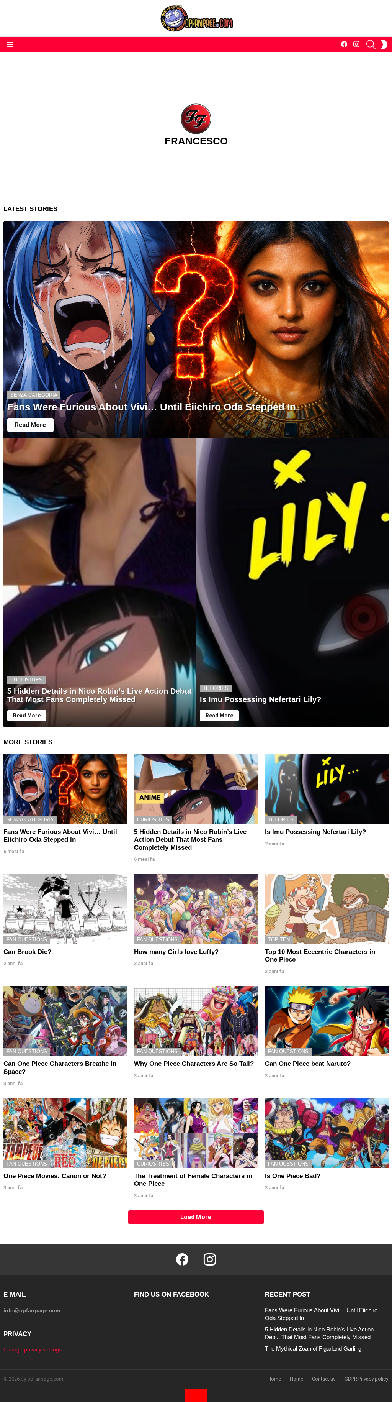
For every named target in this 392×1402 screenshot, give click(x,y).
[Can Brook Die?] (65, 909)
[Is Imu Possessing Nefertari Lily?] (292, 582)
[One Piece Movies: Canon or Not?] (65, 1133)
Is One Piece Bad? (292, 1176)
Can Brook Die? (27, 951)
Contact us (324, 1379)
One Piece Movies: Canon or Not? (54, 1176)
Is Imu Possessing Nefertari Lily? (315, 832)
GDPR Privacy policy (366, 1379)
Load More (195, 1217)
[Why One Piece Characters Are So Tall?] (196, 1021)
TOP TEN (279, 939)
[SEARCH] (371, 44)
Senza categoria (33, 395)
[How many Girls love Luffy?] (196, 909)
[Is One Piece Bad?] (327, 1133)
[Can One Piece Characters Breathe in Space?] (65, 1021)
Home (274, 1379)
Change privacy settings (32, 1349)
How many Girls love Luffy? (176, 951)
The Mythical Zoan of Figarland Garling (313, 1348)
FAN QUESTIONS (27, 939)
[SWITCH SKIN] (384, 44)
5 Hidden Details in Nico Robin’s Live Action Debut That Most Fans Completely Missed (190, 839)
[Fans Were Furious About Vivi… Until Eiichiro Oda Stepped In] (196, 329)
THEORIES (216, 688)
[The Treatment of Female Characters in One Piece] (196, 1133)
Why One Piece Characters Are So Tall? (194, 1063)
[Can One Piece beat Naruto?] (327, 1021)
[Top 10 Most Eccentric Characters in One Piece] (327, 909)
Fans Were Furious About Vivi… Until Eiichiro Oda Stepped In (60, 835)
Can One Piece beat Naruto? (308, 1063)
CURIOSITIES (26, 680)
